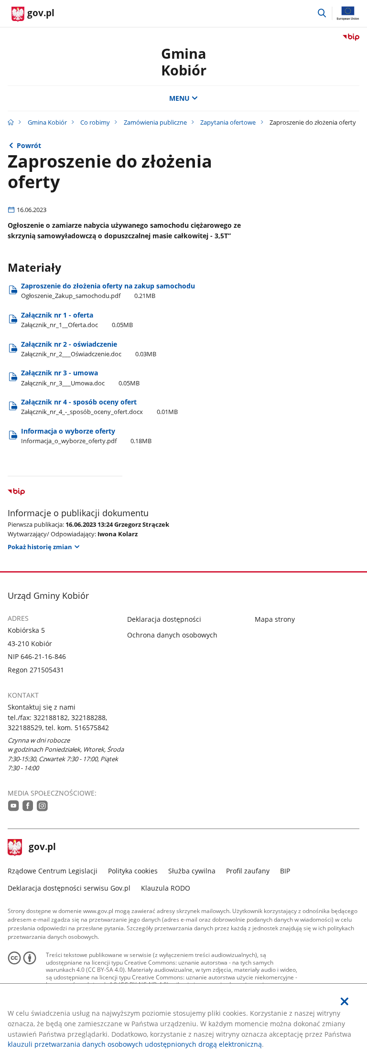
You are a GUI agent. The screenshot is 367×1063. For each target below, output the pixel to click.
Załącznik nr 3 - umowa (80, 377)
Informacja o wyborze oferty (86, 435)
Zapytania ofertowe (228, 122)
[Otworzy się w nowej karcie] (14, 805)
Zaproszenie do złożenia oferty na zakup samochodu (108, 290)
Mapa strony (275, 619)
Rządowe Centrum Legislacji (52, 870)
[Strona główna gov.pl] (11, 122)
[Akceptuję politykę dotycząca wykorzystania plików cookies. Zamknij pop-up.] (344, 1001)
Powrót (29, 145)
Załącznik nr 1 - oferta (77, 319)
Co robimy (95, 122)
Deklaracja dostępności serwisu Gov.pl (69, 888)
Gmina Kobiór (183, 61)
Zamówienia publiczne (155, 122)
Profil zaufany (248, 870)
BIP (285, 870)
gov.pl (42, 847)
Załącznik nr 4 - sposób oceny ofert (99, 406)
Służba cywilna (192, 870)
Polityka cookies (133, 870)
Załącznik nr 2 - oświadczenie (88, 349)
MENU (179, 98)
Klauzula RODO (165, 888)
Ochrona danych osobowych (172, 634)
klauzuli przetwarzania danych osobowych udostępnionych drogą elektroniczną (135, 1044)
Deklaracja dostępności (164, 619)
